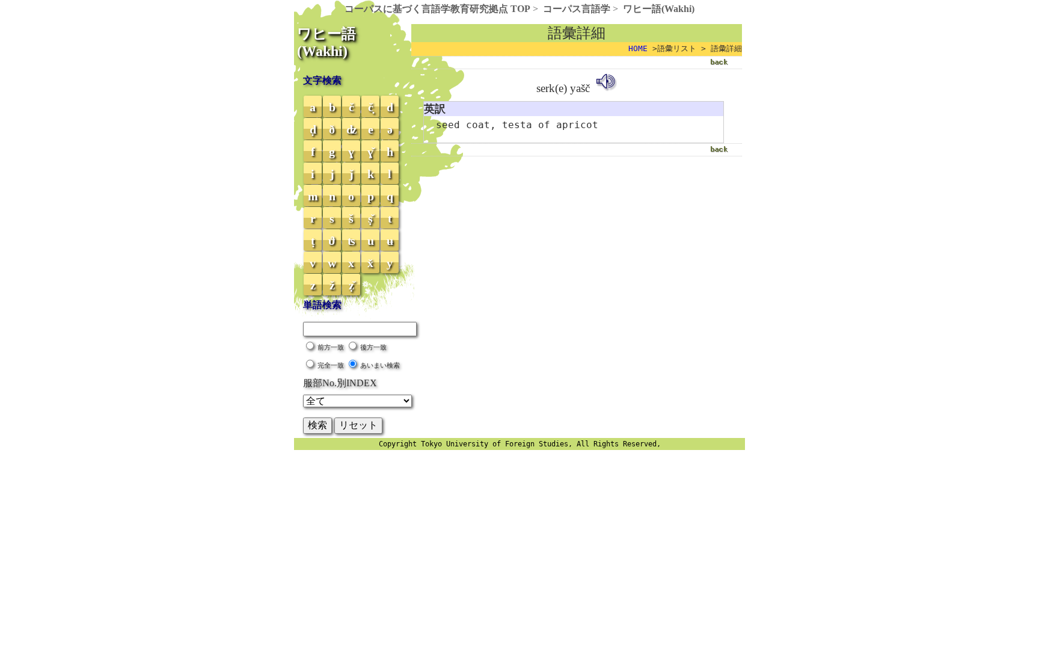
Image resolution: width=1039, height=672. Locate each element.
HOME (638, 48)
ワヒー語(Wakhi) (658, 9)
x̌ (370, 263)
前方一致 (330, 347)
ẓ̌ (351, 285)
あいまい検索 (380, 365)
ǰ (351, 173)
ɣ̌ (370, 151)
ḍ (313, 129)
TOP (437, 9)
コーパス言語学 (576, 9)
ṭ (313, 240)
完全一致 (330, 365)
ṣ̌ (370, 218)
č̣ (370, 107)
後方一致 (373, 347)
